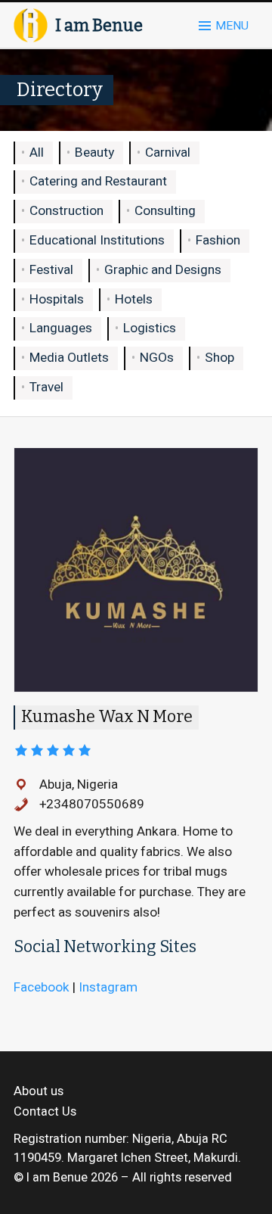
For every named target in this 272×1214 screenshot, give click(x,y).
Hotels (134, 299)
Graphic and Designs (162, 269)
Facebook (42, 987)
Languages (60, 328)
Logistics (149, 328)
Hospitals (56, 299)
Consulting (165, 210)
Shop (219, 357)
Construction (66, 210)
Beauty (94, 152)
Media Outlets (69, 357)
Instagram (108, 987)
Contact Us (45, 1112)
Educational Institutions (97, 240)
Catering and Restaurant (98, 181)
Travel (46, 387)
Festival (51, 269)
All (36, 152)
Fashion (218, 240)
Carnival (167, 152)
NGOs (157, 357)
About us (38, 1091)
